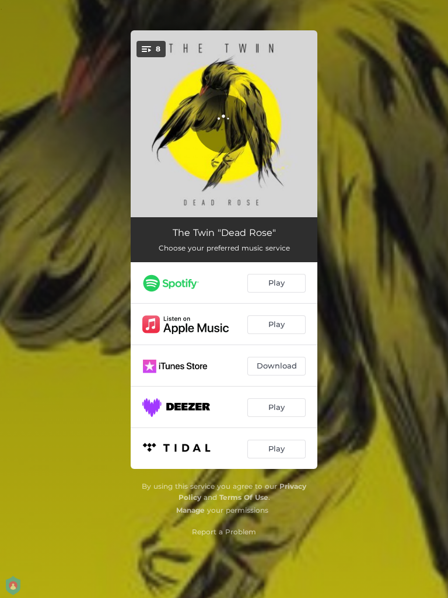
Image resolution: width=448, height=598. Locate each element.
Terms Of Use (243, 497)
